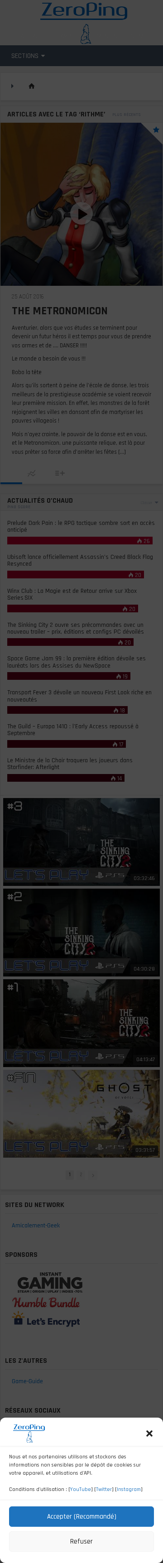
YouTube (80, 1489)
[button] (149, 1433)
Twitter (104, 1489)
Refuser (81, 1541)
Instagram (129, 1489)
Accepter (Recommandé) (81, 1516)
